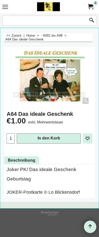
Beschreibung (21, 160)
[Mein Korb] (90, 7)
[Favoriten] (87, 138)
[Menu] (5, 7)
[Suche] (91, 20)
